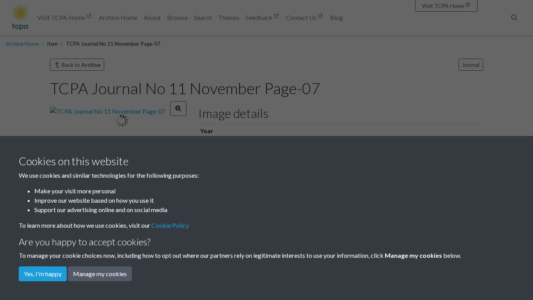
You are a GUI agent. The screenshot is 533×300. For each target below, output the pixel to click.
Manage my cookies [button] (100, 273)
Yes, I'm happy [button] (43, 273)
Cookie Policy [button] (170, 225)
